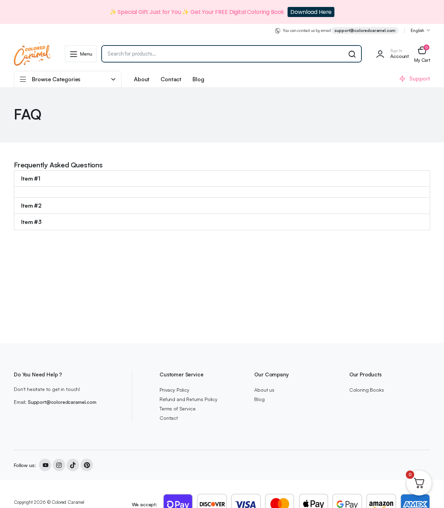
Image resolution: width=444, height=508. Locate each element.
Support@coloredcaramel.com (62, 402)
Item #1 (30, 178)
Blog (198, 79)
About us (264, 390)
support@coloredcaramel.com (364, 30)
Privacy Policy (174, 390)
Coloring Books (366, 390)
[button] (422, 54)
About (142, 79)
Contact (171, 79)
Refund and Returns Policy (188, 399)
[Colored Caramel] (32, 53)
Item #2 (31, 205)
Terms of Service (177, 408)
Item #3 (31, 221)
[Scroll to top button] (428, 492)
